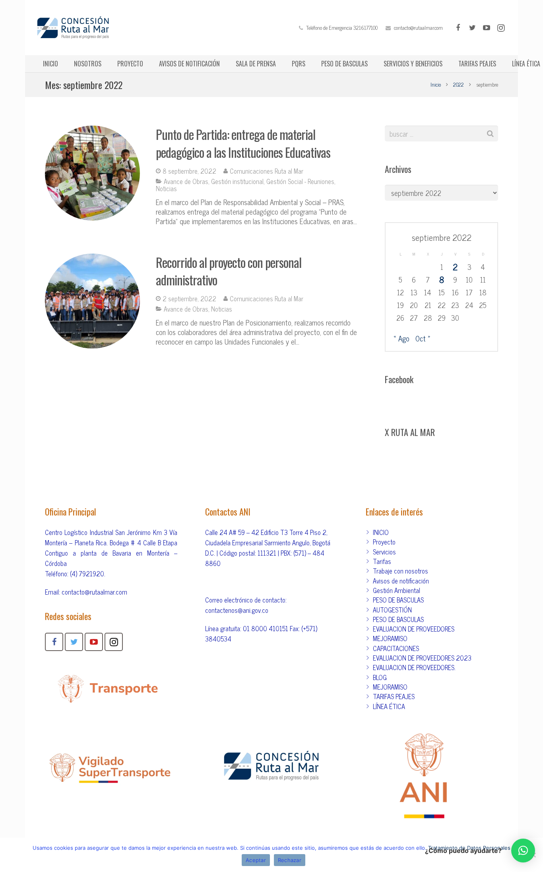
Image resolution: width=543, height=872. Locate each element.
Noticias (166, 188)
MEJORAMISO (390, 638)
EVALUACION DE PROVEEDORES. (414, 667)
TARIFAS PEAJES (394, 696)
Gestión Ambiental (396, 590)
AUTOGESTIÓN (392, 610)
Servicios (384, 551)
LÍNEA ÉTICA (389, 706)
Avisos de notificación (401, 581)
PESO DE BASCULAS (398, 600)
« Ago (401, 338)
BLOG (380, 677)
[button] (523, 850)
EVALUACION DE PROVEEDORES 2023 (422, 658)
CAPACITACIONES (396, 648)
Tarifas (382, 561)
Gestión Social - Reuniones (300, 181)
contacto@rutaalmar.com (418, 27)
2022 (458, 84)
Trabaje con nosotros (400, 571)
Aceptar (256, 860)
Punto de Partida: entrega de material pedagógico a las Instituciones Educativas (243, 143)
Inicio (436, 84)
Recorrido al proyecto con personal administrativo (228, 271)
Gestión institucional (237, 181)
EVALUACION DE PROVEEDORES (413, 629)
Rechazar (289, 860)
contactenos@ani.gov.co (236, 610)
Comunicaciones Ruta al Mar (266, 171)
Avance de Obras (186, 181)
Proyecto (384, 542)
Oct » (423, 338)
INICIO (381, 532)
